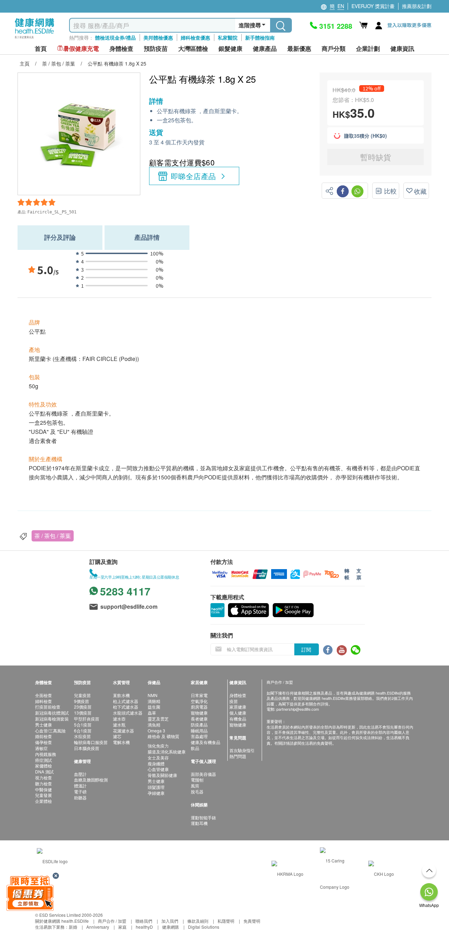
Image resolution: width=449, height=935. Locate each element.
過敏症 (41, 748)
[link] (52, 861)
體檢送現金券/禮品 (115, 37)
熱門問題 (237, 756)
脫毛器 (197, 791)
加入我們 (169, 921)
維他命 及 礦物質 (163, 736)
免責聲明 (251, 921)
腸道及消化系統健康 (167, 752)
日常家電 (199, 695)
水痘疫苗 (82, 736)
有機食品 (237, 719)
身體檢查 (237, 695)
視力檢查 (43, 777)
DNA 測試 (44, 771)
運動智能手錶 (203, 817)
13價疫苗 (83, 713)
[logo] (34, 38)
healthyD (144, 927)
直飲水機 (121, 695)
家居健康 (237, 707)
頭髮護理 (156, 787)
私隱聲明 (225, 921)
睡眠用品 (199, 730)
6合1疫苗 (83, 730)
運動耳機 (199, 823)
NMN (153, 695)
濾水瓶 (119, 725)
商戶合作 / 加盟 (112, 921)
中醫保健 (43, 789)
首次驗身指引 (242, 750)
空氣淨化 (199, 701)
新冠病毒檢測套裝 (52, 719)
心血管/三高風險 (50, 730)
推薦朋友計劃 (416, 5)
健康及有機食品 (205, 742)
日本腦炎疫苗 (86, 748)
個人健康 (237, 713)
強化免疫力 (158, 746)
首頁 (41, 49)
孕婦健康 (156, 793)
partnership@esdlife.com (297, 709)
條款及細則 (197, 921)
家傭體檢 (43, 766)
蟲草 (152, 713)
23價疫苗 (83, 707)
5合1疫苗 (83, 725)
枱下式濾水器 (125, 707)
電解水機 (121, 742)
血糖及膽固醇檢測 (91, 780)
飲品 (195, 748)
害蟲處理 (199, 736)
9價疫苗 (81, 701)
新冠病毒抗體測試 (52, 713)
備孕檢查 (43, 742)
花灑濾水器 (123, 730)
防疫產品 (199, 725)
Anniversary (97, 927)
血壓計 (80, 774)
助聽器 (80, 797)
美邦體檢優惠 (158, 37)
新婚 (73, 927)
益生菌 (154, 707)
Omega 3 (156, 730)
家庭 (122, 927)
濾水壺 (119, 719)
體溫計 (80, 786)
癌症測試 (43, 760)
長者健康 (199, 719)
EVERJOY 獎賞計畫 (373, 5)
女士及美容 (158, 757)
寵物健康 (199, 713)
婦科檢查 (43, 701)
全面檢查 (43, 695)
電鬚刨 (197, 780)
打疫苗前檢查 (47, 707)
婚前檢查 (43, 736)
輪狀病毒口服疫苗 (91, 742)
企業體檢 (43, 801)
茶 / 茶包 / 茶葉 (52, 536)
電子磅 (80, 791)
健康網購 (170, 927)
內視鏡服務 (45, 754)
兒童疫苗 (82, 695)
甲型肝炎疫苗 (86, 719)
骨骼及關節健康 (162, 775)
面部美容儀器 (203, 774)
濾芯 (117, 736)
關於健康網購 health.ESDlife (62, 921)
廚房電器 (199, 707)
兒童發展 (43, 795)
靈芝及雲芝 (158, 719)
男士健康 (43, 725)
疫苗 (233, 701)
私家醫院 (227, 37)
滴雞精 (154, 701)
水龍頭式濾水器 (127, 713)
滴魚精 (154, 725)
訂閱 (306, 649)
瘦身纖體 (156, 763)
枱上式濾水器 (125, 701)
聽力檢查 (43, 783)
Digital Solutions (203, 927)
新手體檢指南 (260, 37)
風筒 (195, 786)
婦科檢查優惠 (195, 37)
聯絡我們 (143, 921)
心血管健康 (158, 769)
